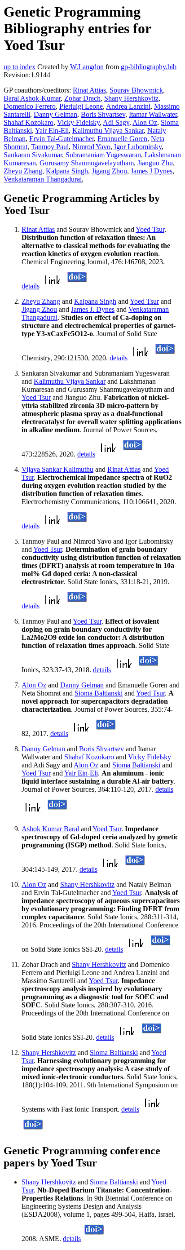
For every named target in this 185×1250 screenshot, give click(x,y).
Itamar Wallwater (153, 114)
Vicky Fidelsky (78, 122)
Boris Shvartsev (103, 114)
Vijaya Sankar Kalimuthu (57, 469)
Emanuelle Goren (122, 138)
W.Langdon (87, 67)
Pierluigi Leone (81, 106)
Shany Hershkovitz (131, 98)
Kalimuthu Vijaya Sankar (108, 130)
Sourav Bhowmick (136, 90)
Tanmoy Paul (50, 147)
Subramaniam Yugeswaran (103, 155)
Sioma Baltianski (99, 693)
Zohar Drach (82, 98)
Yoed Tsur (150, 229)
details (31, 286)
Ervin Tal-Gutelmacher (61, 138)
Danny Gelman (55, 114)
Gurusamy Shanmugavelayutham (87, 163)
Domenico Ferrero (30, 106)
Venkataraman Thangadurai (43, 179)
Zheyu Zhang (23, 171)
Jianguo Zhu (155, 163)
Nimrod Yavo (91, 147)
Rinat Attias (89, 90)
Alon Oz (144, 122)
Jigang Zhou (109, 171)
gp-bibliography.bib (148, 67)
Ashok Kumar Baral (50, 829)
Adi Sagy (116, 122)
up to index (19, 67)
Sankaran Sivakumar (33, 155)
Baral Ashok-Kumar (32, 98)
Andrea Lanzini (128, 106)
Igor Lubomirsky (138, 147)
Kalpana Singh (67, 171)
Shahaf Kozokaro (28, 122)
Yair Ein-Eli (52, 130)
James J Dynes (151, 171)
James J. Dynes (93, 309)
